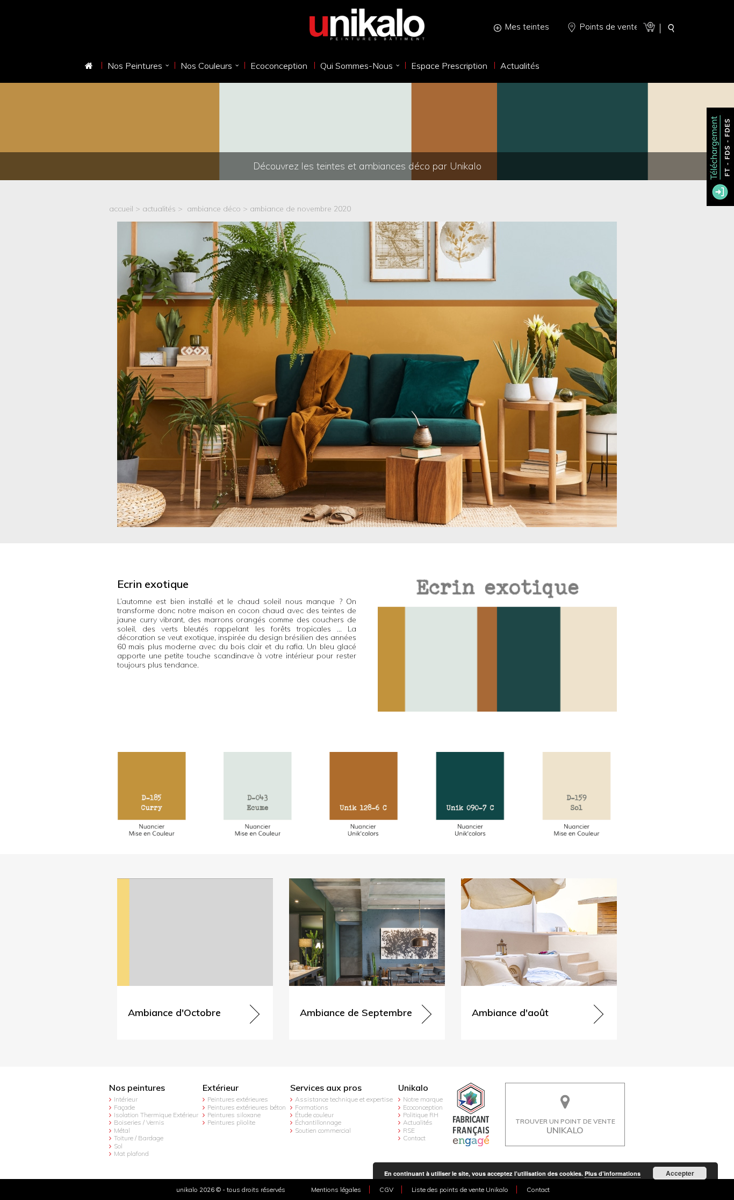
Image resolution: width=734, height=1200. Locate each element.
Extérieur (221, 1088)
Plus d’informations (613, 1173)
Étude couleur (314, 1115)
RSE (409, 1130)
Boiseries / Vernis (139, 1122)
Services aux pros (326, 1088)
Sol (118, 1146)
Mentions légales (336, 1189)
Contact (414, 1138)
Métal (122, 1130)
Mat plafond (131, 1153)
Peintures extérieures (237, 1099)
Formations (311, 1107)
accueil (121, 209)
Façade (124, 1107)
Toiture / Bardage (138, 1138)
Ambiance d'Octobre (152, 882)
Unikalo (413, 1088)
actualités (159, 209)
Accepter (680, 1173)
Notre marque (423, 1099)
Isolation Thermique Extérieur (156, 1115)
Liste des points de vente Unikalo (460, 1189)
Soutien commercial (323, 1130)
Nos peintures (137, 1088)
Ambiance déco (214, 209)
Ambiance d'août (490, 882)
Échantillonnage (318, 1122)
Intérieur (126, 1099)
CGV (386, 1189)
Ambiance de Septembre (332, 882)
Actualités (418, 1122)
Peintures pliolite (231, 1122)
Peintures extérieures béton (246, 1107)
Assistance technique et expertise (344, 1099)
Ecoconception (423, 1107)
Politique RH (420, 1115)
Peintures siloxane (234, 1115)
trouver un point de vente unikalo (565, 1090)
